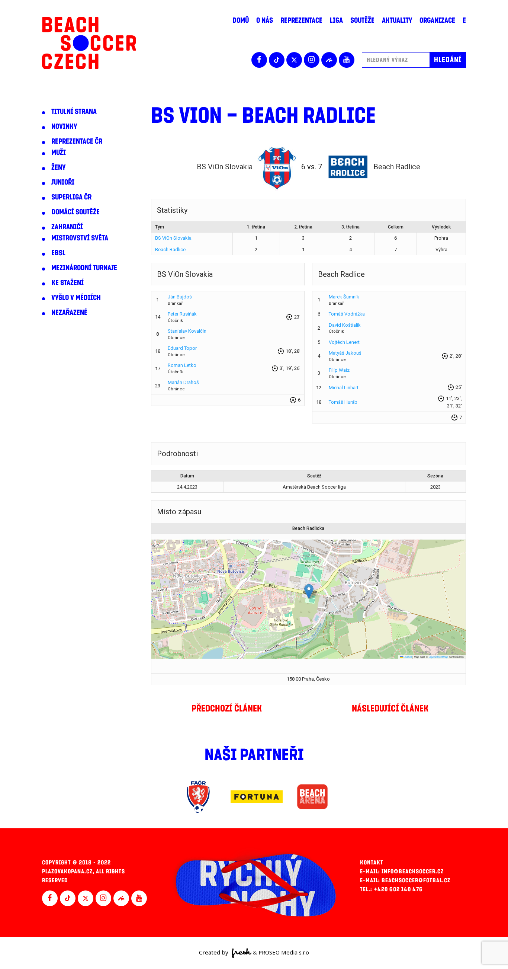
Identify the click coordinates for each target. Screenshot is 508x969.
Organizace (437, 20)
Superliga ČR (71, 197)
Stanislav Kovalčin (187, 331)
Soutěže (362, 20)
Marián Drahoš (183, 382)
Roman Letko (182, 365)
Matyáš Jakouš (345, 353)
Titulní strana (74, 111)
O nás (264, 20)
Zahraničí (67, 227)
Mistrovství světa (79, 238)
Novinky (64, 126)
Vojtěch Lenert (344, 342)
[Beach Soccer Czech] (89, 43)
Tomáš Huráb (343, 402)
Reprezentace (301, 20)
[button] (309, 591)
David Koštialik (345, 325)
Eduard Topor (182, 348)
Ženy (58, 167)
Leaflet (407, 657)
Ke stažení (67, 283)
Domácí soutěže (75, 212)
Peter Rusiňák (182, 314)
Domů (240, 20)
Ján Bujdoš (180, 297)
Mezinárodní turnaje (84, 268)
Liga (336, 20)
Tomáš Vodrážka (347, 314)
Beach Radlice (170, 249)
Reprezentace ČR (76, 141)
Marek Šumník (344, 297)
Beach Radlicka (308, 528)
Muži (58, 152)
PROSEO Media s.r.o (283, 952)
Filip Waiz (339, 370)
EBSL (58, 253)
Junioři (62, 182)
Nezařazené (69, 312)
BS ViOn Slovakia (173, 238)
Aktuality (397, 20)
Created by (214, 952)
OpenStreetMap (438, 657)
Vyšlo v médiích (76, 297)
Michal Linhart (344, 387)
